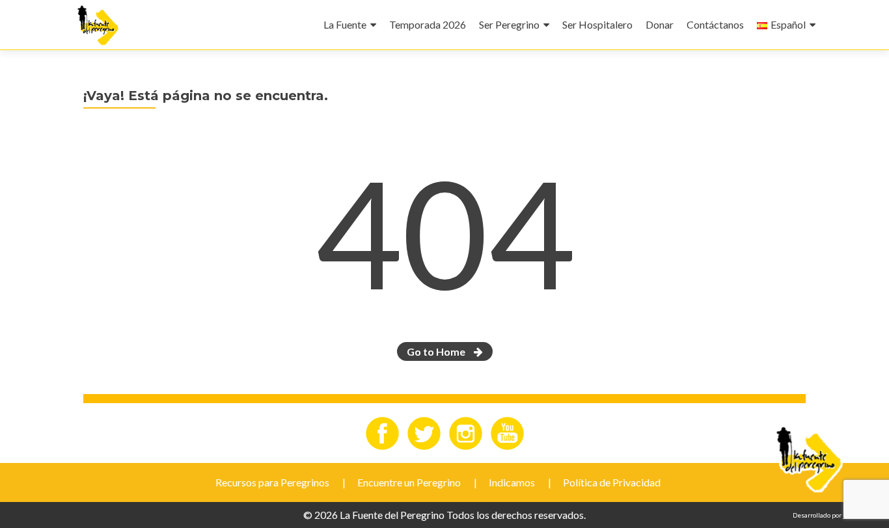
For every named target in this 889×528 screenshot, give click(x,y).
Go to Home (437, 351)
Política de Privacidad (612, 482)
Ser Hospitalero (597, 24)
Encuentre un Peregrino (409, 482)
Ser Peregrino (509, 24)
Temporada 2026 (427, 24)
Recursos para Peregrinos (272, 482)
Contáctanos (715, 24)
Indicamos (512, 482)
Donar (660, 24)
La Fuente (344, 24)
